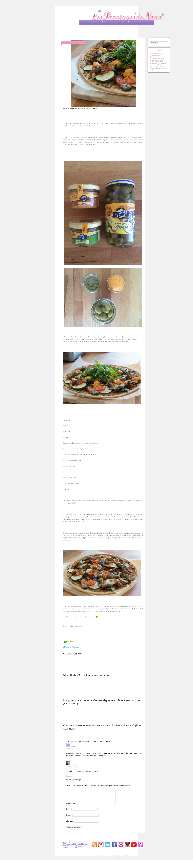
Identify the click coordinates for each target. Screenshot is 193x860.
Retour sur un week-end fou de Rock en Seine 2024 (159, 57)
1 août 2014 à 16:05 (72, 766)
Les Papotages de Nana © (120, 856)
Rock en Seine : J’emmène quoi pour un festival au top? (158, 64)
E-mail (69, 815)
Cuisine (94, 22)
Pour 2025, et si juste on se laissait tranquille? (158, 54)
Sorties (130, 22)
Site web (69, 821)
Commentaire (71, 803)
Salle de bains (106, 22)
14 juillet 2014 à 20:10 (72, 748)
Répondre (69, 760)
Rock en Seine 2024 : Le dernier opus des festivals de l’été (159, 68)
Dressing (120, 22)
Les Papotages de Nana (111, 15)
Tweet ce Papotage (72, 647)
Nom (68, 809)
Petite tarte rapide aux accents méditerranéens (80, 108)
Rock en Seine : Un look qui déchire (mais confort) (158, 61)
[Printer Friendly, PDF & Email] (69, 642)
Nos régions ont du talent (80, 617)
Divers (149, 22)
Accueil (84, 22)
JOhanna (73, 764)
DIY (139, 22)
